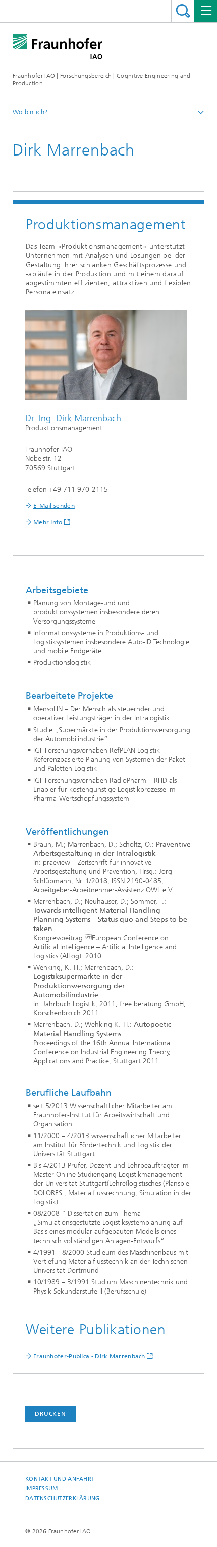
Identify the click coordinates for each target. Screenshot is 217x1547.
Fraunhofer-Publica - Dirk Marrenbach (89, 1356)
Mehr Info (48, 522)
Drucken (50, 1413)
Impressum (41, 1488)
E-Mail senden (54, 505)
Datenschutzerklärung (62, 1498)
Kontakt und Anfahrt (59, 1479)
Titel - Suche (183, 11)
